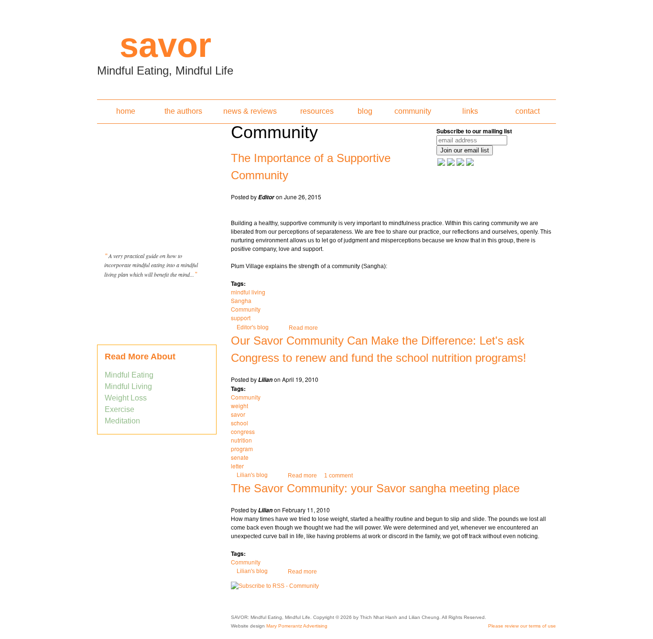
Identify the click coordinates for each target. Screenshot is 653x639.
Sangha (241, 300)
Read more (303, 328)
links (470, 111)
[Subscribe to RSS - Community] (275, 586)
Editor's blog (253, 327)
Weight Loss (126, 398)
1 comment (338, 475)
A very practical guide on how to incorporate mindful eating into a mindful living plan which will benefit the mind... (151, 265)
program (242, 448)
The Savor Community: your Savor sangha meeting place (375, 488)
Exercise (119, 409)
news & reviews (250, 111)
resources (317, 111)
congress (243, 431)
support (240, 318)
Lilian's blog (252, 475)
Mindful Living (128, 386)
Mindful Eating (129, 375)
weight (239, 405)
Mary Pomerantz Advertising (296, 625)
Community (246, 309)
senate (240, 457)
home (125, 111)
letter (237, 466)
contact (527, 111)
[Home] (326, 47)
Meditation (122, 421)
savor (238, 414)
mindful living (248, 292)
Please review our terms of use (522, 625)
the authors (183, 111)
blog (365, 111)
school (239, 423)
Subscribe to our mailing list (474, 131)
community (412, 111)
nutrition (241, 440)
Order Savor (157, 298)
